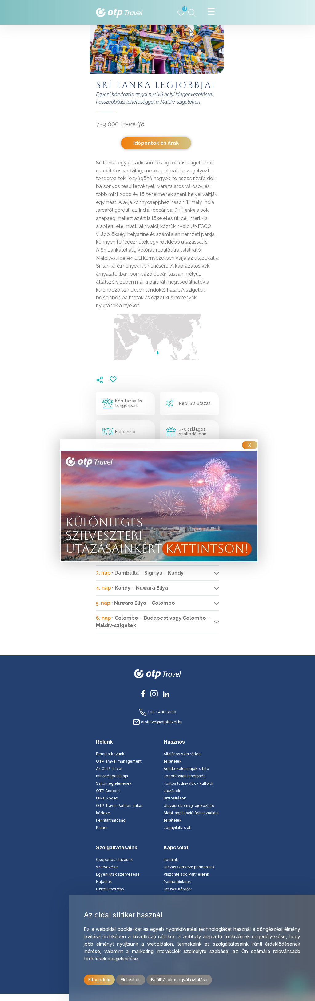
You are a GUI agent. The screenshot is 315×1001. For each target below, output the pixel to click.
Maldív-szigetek (114, 258)
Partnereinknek (177, 881)
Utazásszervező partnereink (189, 867)
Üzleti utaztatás (110, 889)
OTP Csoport (108, 790)
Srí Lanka (185, 210)
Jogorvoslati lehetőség (185, 776)
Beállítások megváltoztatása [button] (179, 979)
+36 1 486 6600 (161, 712)
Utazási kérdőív (178, 889)
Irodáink (171, 859)
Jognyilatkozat (177, 827)
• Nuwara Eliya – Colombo (135, 603)
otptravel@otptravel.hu (161, 722)
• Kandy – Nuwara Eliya (132, 588)
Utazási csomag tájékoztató (189, 805)
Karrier (102, 827)
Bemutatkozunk (110, 754)
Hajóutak (104, 881)
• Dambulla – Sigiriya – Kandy (140, 573)
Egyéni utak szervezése (118, 874)
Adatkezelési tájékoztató (186, 768)
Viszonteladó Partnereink (186, 874)
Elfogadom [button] (99, 979)
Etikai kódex (107, 798)
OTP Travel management (119, 761)
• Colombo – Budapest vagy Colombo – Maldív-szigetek (153, 621)
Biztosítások (175, 798)
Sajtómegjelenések (114, 783)
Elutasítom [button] (131, 979)
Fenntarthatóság (111, 820)
